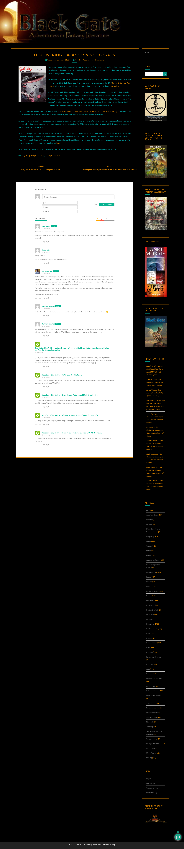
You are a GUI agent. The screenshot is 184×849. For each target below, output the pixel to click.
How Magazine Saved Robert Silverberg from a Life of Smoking (88, 111)
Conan (148, 551)
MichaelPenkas (47, 271)
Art (147, 510)
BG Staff (149, 524)
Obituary (149, 652)
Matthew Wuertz (82, 60)
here (58, 143)
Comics (149, 546)
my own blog (114, 86)
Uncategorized (151, 739)
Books (148, 541)
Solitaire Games (152, 717)
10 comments (98, 60)
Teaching (149, 727)
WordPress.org (151, 792)
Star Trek (149, 722)
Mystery (149, 638)
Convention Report (153, 560)
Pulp (42, 155)
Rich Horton (150, 686)
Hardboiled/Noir (152, 610)
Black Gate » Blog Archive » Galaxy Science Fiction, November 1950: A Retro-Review (72, 433)
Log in (148, 778)
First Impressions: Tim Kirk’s (154, 382)
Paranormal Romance (154, 657)
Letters (149, 619)
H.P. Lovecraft (151, 605)
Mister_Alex (46, 250)
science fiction (151, 703)
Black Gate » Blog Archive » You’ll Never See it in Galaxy (62, 375)
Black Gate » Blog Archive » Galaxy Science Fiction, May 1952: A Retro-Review (70, 395)
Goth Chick (150, 600)
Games (148, 596)
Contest (149, 555)
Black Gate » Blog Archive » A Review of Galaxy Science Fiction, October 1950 (70, 415)
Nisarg (112, 845)
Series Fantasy (151, 708)
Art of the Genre (152, 515)
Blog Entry (25, 155)
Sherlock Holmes (152, 712)
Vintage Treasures (53, 155)
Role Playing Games (153, 695)
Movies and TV (151, 629)
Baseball (149, 519)
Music (148, 633)
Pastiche (149, 664)
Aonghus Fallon (151, 366)
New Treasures (151, 643)
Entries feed (150, 783)
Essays (148, 577)
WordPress (97, 845)
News (148, 647)
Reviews (149, 674)
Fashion (149, 582)
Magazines (35, 155)
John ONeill (46, 226)
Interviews (150, 615)
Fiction (148, 586)
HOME (147, 52)
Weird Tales (150, 748)
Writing (149, 758)
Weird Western (151, 753)
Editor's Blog (151, 572)
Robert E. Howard (152, 691)
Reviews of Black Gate (154, 678)
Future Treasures (152, 591)
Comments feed (152, 788)
